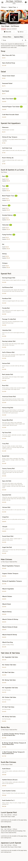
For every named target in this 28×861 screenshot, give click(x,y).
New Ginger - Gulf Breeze (14, 1)
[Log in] (25, 2)
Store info (8, 31)
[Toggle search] (25, 40)
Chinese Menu (7, 37)
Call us (21, 31)
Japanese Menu (18, 37)
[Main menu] (2, 2)
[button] (14, 56)
